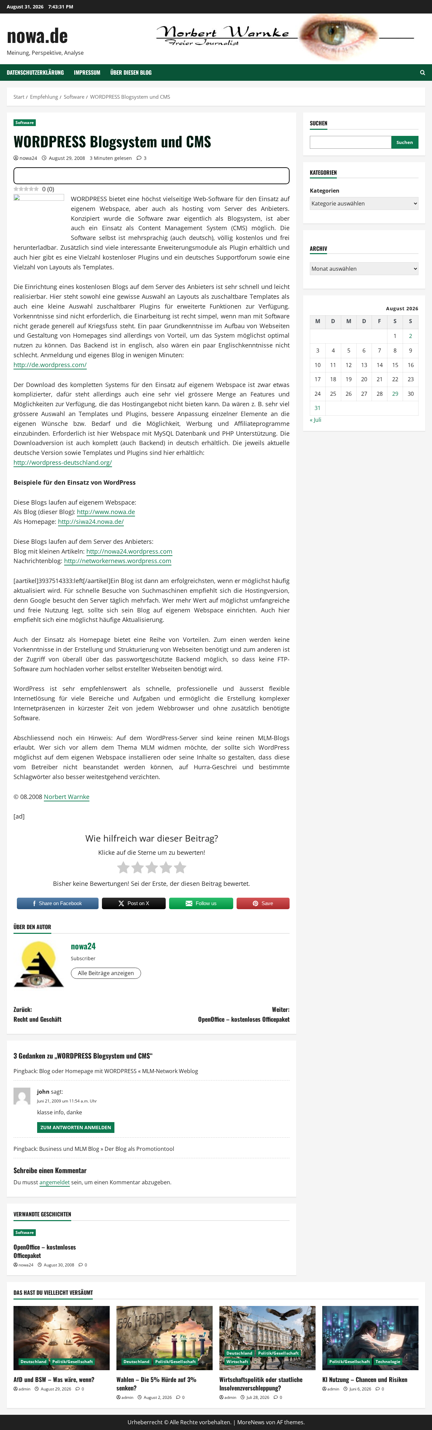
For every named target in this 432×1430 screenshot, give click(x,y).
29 (395, 393)
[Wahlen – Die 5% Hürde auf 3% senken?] (164, 1338)
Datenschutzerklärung (35, 72)
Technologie (388, 1361)
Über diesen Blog (131, 72)
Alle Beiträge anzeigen (106, 973)
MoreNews (251, 1422)
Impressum (87, 72)
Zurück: (37, 1014)
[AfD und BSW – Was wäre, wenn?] (62, 1338)
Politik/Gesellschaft (72, 1361)
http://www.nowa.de (106, 512)
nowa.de (37, 34)
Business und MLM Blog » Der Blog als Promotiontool (106, 1149)
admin (24, 1389)
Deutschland (34, 1361)
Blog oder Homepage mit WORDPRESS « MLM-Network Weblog (118, 1071)
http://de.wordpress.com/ (50, 365)
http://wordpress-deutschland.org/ (63, 462)
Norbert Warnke (66, 797)
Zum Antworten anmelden (75, 1127)
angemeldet (54, 1182)
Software (25, 122)
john (43, 1091)
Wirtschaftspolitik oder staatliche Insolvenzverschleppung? (260, 1383)
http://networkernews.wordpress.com (117, 561)
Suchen (318, 123)
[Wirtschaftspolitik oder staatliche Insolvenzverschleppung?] (267, 1338)
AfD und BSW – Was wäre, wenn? (54, 1379)
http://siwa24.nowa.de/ (91, 521)
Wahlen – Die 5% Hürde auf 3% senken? (156, 1383)
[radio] (123, 867)
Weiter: (244, 1014)
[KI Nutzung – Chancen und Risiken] (370, 1338)
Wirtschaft (237, 1361)
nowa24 (28, 158)
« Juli (315, 419)
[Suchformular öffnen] (422, 72)
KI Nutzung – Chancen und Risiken (364, 1379)
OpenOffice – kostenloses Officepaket (45, 1251)
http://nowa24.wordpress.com (129, 551)
